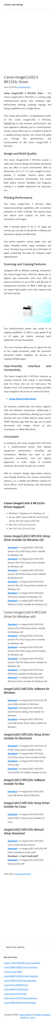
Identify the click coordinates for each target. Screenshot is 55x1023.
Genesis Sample (25, 1014)
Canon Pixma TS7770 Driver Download (20, 998)
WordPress (24, 1017)
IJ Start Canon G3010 (13, 971)
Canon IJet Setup (13, 4)
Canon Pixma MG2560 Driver (16, 985)
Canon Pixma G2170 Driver (15, 993)
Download (12, 547)
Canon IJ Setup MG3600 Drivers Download (22, 963)
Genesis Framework (42, 1014)
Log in (32, 1017)
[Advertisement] (27, 46)
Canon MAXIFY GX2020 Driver (16, 989)
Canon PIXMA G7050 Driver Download (20, 980)
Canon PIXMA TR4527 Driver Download (20, 967)
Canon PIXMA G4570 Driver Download (20, 1002)
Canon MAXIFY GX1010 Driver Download (21, 976)
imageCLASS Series (22, 874)
